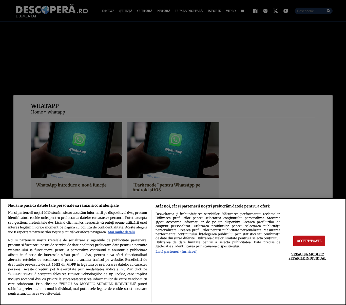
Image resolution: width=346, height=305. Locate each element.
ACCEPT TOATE (309, 241)
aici (122, 269)
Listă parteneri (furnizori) (177, 251)
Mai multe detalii (121, 232)
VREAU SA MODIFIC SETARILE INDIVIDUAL (307, 256)
